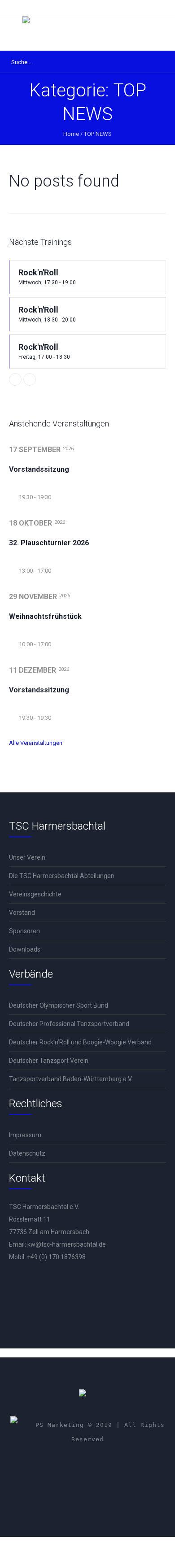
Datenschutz (27, 1153)
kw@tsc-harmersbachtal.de (66, 1244)
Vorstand (22, 912)
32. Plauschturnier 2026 (49, 543)
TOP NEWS (98, 133)
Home (71, 133)
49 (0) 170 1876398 (58, 1257)
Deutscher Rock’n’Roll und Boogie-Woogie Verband (80, 1042)
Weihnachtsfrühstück (45, 616)
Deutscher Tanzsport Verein (48, 1060)
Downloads (24, 949)
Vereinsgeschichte (35, 894)
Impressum (25, 1135)
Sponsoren (24, 931)
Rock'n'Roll (47, 277)
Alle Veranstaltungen (35, 742)
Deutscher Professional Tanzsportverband (69, 1023)
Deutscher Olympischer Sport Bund (58, 1005)
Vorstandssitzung (39, 469)
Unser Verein (27, 857)
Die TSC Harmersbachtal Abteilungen (61, 875)
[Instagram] (103, 1464)
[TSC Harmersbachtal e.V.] (87, 33)
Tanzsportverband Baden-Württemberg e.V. (70, 1079)
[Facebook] (77, 1464)
